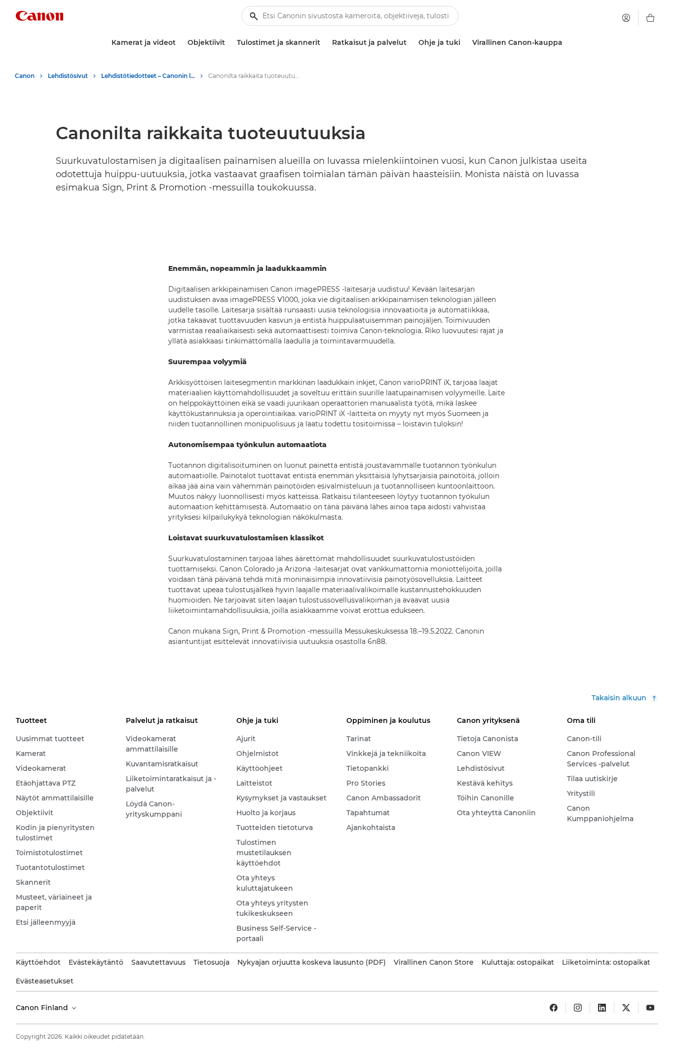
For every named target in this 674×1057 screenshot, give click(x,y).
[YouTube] (650, 1008)
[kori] (650, 18)
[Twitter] (626, 1008)
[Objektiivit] (229, 43)
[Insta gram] (578, 1008)
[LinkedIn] (602, 1008)
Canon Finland (43, 1007)
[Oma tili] (626, 18)
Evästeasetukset (45, 981)
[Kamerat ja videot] (180, 43)
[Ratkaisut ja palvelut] (410, 43)
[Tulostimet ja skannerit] (324, 43)
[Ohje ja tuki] (464, 43)
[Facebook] (554, 1008)
